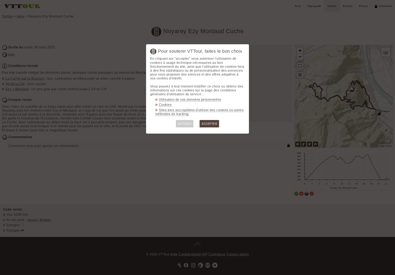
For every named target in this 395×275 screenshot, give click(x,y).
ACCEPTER (209, 123)
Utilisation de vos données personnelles (190, 99)
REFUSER (184, 123)
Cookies (165, 104)
